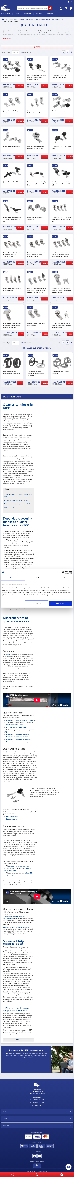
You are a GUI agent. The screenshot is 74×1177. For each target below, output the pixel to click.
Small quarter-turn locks (14, 725)
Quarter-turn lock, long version (17, 737)
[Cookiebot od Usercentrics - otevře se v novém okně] (63, 572)
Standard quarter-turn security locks (16, 927)
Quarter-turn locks (12, 397)
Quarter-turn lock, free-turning (17, 742)
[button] (4, 365)
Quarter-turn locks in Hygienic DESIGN (20, 720)
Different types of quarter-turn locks (16, 500)
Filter (38, 47)
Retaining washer (12, 816)
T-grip (30, 730)
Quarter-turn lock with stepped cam (18, 739)
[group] (12, 369)
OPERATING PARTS (11, 19)
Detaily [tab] (37, 578)
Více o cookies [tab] (61, 578)
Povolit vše (60, 603)
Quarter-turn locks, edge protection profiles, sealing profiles (41, 19)
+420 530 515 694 (38, 1102)
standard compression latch (19, 866)
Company (27, 14)
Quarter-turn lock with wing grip (17, 734)
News (5, 1111)
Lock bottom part (12, 819)
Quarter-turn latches (13, 752)
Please (19, 1040)
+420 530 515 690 (38, 1100)
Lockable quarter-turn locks (16, 727)
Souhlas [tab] (13, 578)
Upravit (35, 603)
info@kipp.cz (38, 1105)
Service (6, 1125)
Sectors (50, 14)
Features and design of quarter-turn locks (17, 504)
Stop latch (9, 654)
